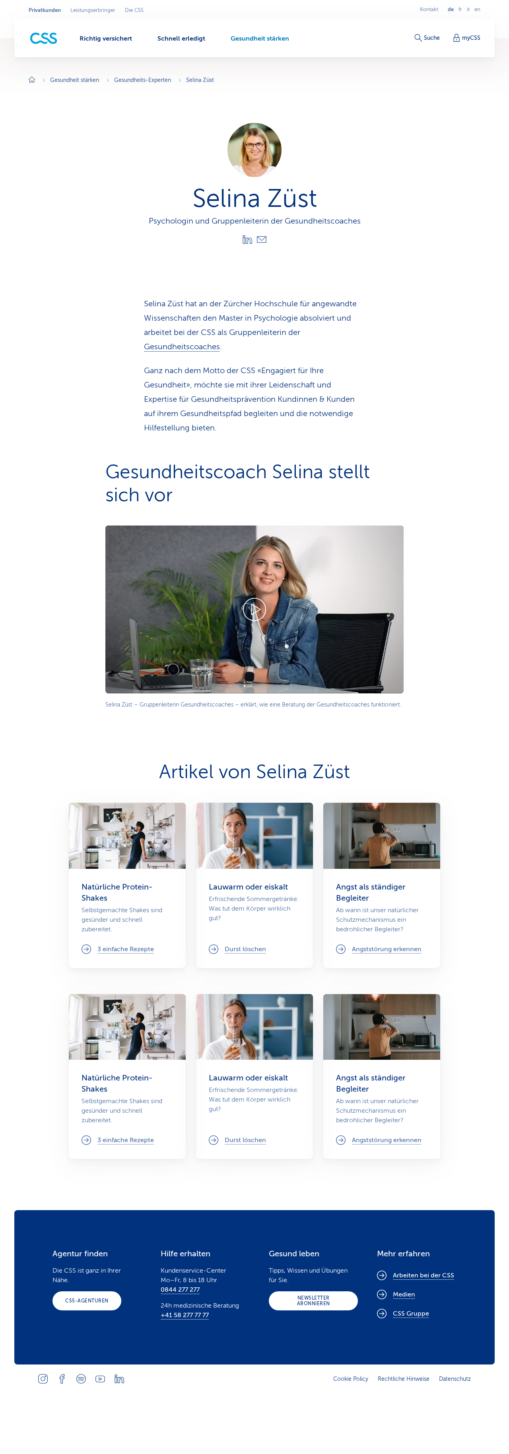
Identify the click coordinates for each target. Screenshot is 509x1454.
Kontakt (429, 9)
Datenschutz (455, 1379)
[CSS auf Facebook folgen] (62, 1379)
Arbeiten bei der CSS (423, 1275)
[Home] (32, 80)
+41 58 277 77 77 (185, 1315)
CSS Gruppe (411, 1313)
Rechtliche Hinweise (403, 1379)
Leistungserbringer (92, 10)
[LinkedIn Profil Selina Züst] (247, 239)
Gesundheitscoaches (182, 346)
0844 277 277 (180, 1289)
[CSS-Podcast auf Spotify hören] (81, 1379)
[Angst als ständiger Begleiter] (381, 885)
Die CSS (134, 10)
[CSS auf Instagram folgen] (43, 1379)
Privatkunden (45, 10)
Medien (404, 1294)
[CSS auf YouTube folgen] (100, 1379)
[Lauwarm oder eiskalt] (254, 885)
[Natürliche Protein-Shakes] (127, 885)
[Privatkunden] (43, 38)
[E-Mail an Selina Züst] (261, 239)
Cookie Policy (350, 1379)
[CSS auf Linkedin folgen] (119, 1379)
